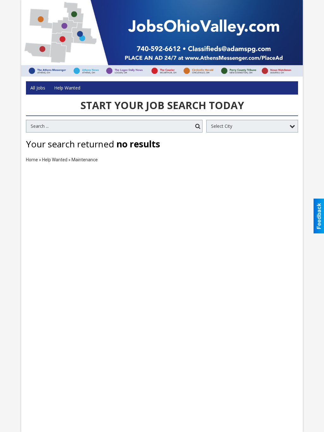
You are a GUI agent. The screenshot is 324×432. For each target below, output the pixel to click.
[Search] (197, 126)
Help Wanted (67, 88)
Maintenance (85, 159)
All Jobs (37, 88)
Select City (221, 126)
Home (32, 159)
